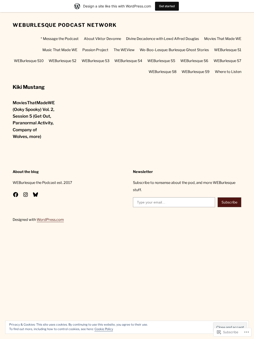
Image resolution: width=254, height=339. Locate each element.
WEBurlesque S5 (161, 61)
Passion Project (95, 50)
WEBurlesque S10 (29, 61)
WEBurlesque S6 (194, 61)
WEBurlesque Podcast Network (65, 25)
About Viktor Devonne (102, 38)
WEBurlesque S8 (163, 71)
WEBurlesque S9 (196, 71)
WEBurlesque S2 (62, 61)
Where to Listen (228, 71)
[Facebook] (16, 195)
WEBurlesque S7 (227, 61)
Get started (167, 6)
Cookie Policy (104, 329)
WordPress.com (50, 219)
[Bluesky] (35, 195)
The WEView (124, 50)
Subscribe (229, 202)
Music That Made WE (59, 50)
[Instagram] (26, 195)
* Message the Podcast (60, 38)
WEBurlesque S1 (227, 50)
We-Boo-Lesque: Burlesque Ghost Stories (174, 50)
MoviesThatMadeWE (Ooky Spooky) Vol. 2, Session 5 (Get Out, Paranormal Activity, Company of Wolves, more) (34, 119)
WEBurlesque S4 (128, 61)
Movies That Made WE (222, 38)
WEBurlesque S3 (95, 61)
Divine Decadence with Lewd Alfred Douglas (162, 38)
